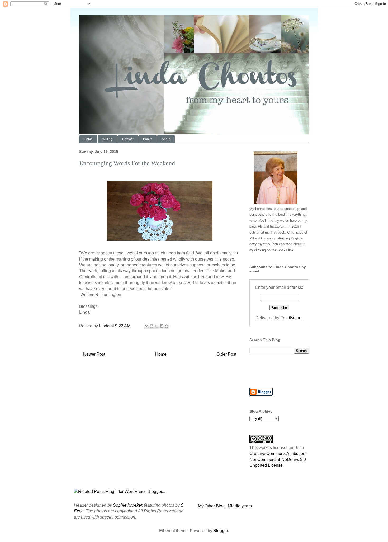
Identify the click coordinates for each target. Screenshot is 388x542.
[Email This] (146, 326)
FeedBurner (291, 317)
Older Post (226, 354)
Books (147, 139)
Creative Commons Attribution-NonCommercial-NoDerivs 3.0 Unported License (278, 459)
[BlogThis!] (151, 326)
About (166, 139)
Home (88, 139)
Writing (107, 139)
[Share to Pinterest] (166, 326)
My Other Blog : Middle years (225, 506)
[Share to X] (156, 326)
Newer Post (94, 354)
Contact (127, 139)
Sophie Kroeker (127, 505)
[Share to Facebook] (161, 326)
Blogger (220, 531)
